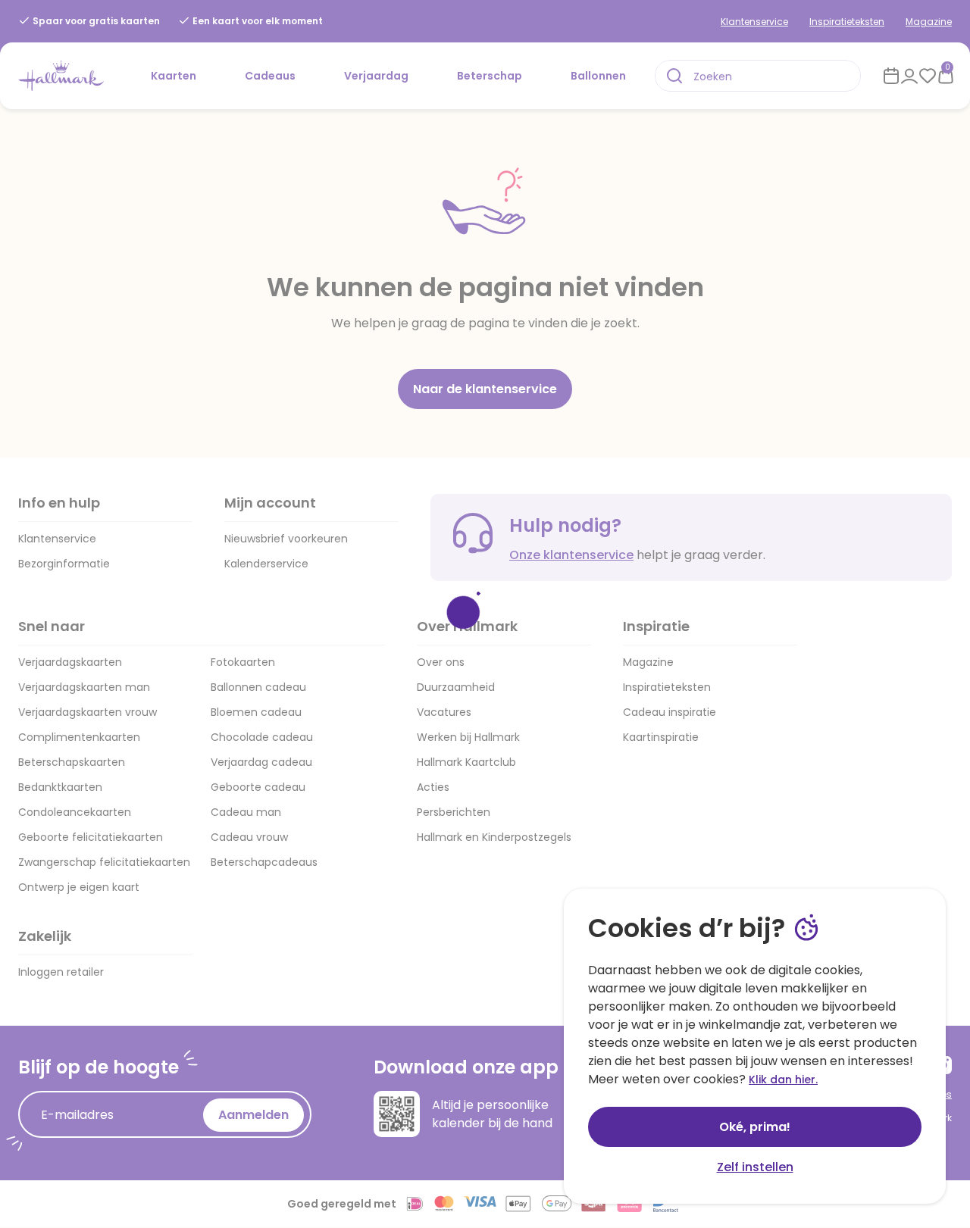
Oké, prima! (754, 1127)
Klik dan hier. (783, 1079)
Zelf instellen (755, 1167)
